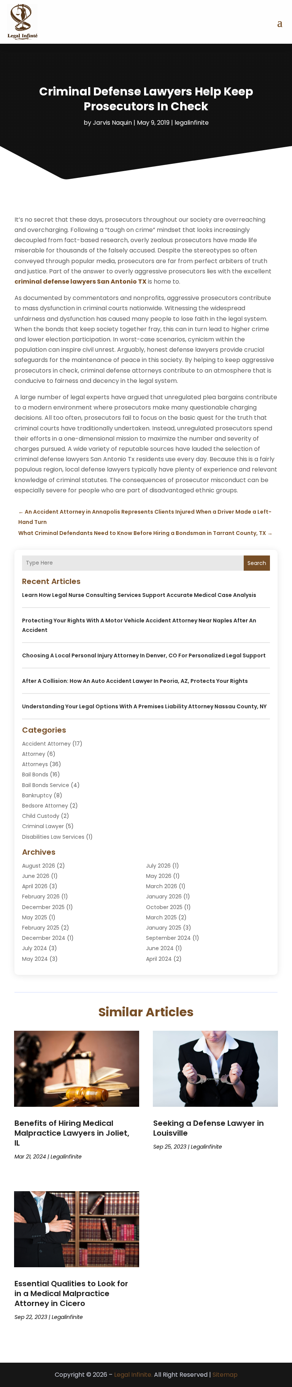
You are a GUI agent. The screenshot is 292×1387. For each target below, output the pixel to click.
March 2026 (161, 886)
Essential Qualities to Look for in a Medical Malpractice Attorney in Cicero (71, 1293)
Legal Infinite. (133, 1374)
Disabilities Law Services (53, 837)
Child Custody (40, 816)
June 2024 (160, 948)
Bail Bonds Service (45, 785)
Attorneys (35, 764)
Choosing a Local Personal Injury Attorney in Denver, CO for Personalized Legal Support (144, 655)
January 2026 (164, 896)
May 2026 (158, 876)
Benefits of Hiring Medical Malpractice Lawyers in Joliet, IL (71, 1133)
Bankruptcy (37, 795)
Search (257, 563)
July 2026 (158, 866)
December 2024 (43, 938)
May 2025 (34, 917)
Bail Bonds (35, 774)
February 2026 (41, 896)
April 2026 (35, 886)
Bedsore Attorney (45, 805)
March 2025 (161, 917)
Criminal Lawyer (43, 826)
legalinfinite (192, 122)
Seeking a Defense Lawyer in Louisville (208, 1128)
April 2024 (159, 959)
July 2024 (34, 948)
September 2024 (168, 938)
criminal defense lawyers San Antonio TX (80, 281)
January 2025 (163, 928)
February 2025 (40, 928)
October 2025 (164, 907)
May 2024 (35, 959)
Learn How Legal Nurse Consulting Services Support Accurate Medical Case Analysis (139, 595)
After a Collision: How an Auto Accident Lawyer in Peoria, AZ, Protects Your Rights (135, 681)
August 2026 (38, 866)
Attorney (33, 754)
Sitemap (225, 1374)
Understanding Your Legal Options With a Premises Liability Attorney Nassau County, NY (144, 706)
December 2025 (43, 907)
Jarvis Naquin (112, 122)
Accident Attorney (46, 743)
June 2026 (35, 876)
